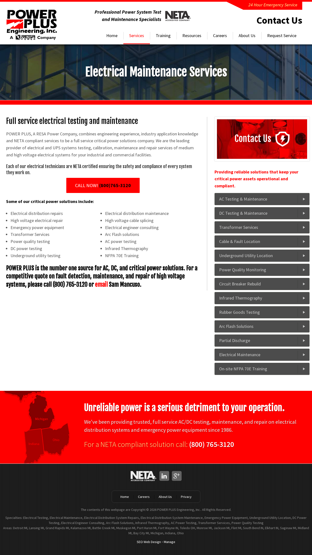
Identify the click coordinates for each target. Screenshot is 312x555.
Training (163, 35)
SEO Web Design (149, 542)
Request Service (281, 35)
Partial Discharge (234, 340)
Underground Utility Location (246, 255)
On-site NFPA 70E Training (243, 369)
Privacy (186, 496)
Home (111, 35)
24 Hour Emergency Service (272, 5)
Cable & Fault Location (239, 241)
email (101, 284)
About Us (247, 35)
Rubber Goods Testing (239, 312)
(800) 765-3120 (211, 444)
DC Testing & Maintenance (243, 213)
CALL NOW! (103, 185)
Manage (169, 542)
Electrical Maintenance (239, 354)
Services (136, 35)
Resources (191, 35)
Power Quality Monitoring (242, 269)
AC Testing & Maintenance (243, 199)
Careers (220, 35)
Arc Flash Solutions (236, 326)
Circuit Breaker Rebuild (240, 284)
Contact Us (279, 20)
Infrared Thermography (240, 298)
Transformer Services (238, 227)
